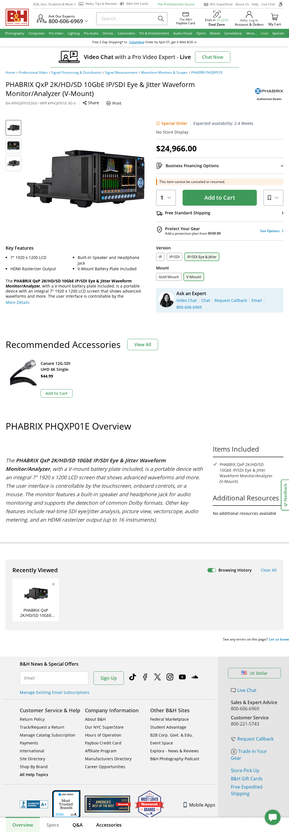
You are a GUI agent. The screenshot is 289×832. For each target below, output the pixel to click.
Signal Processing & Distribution (76, 72)
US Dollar (259, 673)
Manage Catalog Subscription (47, 735)
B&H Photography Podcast (174, 758)
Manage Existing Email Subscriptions (54, 692)
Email (29, 678)
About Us (242, 4)
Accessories (109, 825)
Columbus (136, 42)
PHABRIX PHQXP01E (207, 72)
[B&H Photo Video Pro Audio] (19, 17)
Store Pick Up (245, 770)
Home (10, 72)
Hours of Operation (103, 735)
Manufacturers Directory (108, 758)
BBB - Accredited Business (34, 804)
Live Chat (268, 4)
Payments (29, 743)
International (32, 750)
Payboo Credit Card (103, 743)
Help (255, 4)
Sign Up (108, 678)
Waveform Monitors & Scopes (164, 72)
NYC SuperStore (221, 4)
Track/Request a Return (42, 727)
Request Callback (255, 739)
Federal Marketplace (169, 719)
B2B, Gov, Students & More (53, 4)
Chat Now (212, 57)
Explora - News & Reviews (174, 750)
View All (142, 344)
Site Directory (32, 758)
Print (116, 103)
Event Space (161, 743)
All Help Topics (34, 774)
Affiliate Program (101, 750)
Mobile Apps (202, 805)
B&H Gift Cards (247, 779)
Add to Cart (219, 197)
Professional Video (33, 72)
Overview (22, 825)
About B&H (95, 719)
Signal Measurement (121, 72)
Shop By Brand (34, 766)
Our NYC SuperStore (104, 727)
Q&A (78, 825)
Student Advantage (168, 727)
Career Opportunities (105, 766)
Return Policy (32, 719)
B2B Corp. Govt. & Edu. (171, 735)
